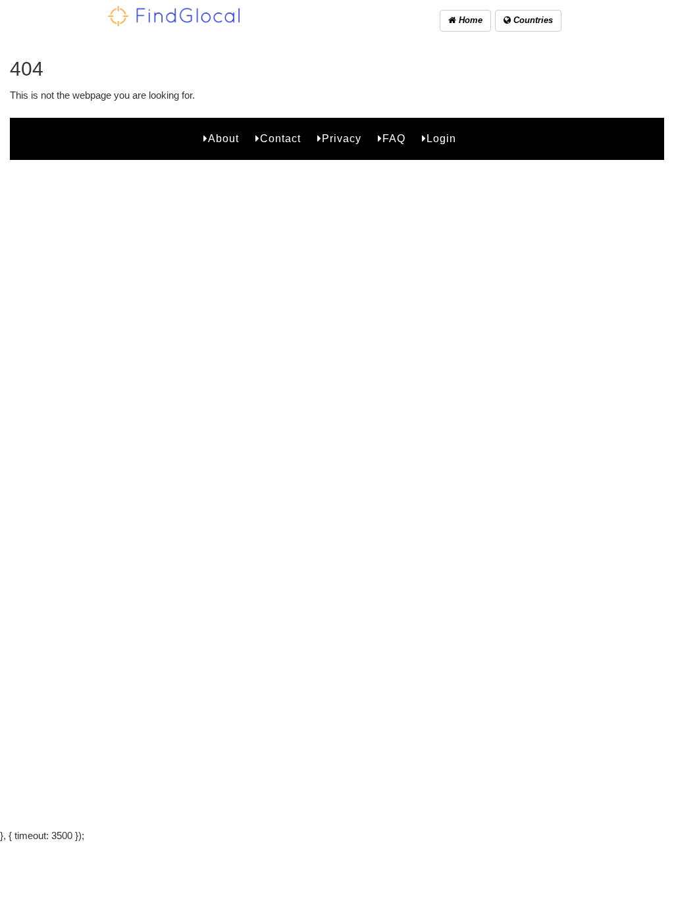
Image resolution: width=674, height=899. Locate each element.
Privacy (341, 138)
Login (441, 138)
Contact (280, 138)
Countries (532, 20)
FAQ (393, 138)
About (223, 138)
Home (469, 20)
